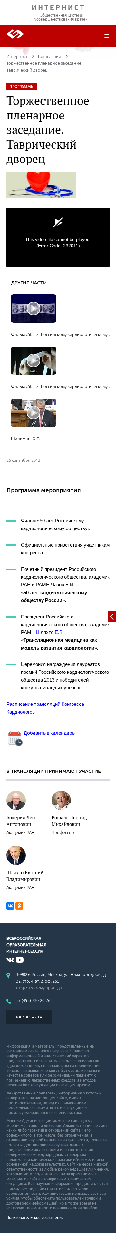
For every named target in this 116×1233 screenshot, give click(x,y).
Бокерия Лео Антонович (20, 820)
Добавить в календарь (49, 733)
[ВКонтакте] (10, 906)
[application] (58, 237)
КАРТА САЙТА (29, 1017)
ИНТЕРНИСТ (58, 9)
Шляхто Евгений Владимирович (25, 875)
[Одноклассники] (19, 906)
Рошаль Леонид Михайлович (69, 820)
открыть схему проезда (39, 987)
